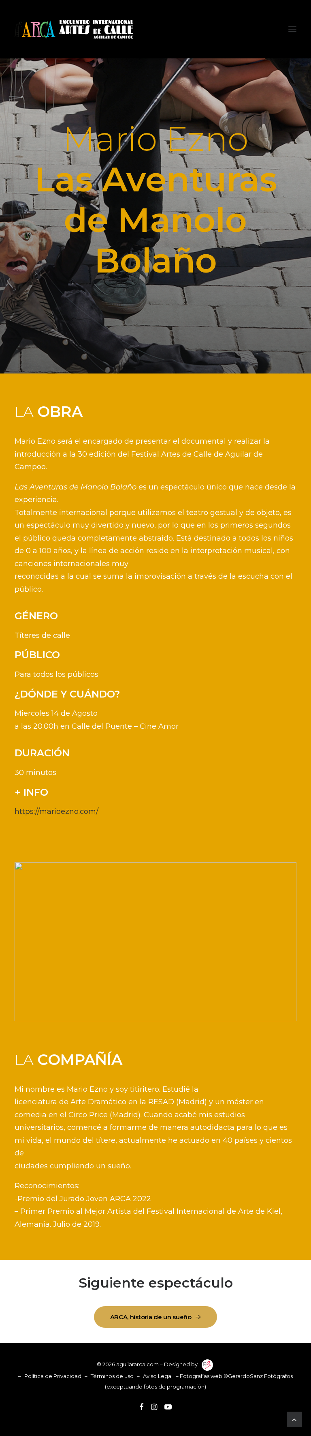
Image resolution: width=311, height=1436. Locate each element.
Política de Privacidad (52, 1376)
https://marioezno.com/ (56, 811)
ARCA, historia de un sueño (151, 1317)
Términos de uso (112, 1376)
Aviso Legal (158, 1376)
